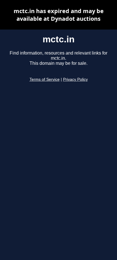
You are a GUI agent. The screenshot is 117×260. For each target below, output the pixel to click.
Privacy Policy (75, 79)
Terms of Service (45, 79)
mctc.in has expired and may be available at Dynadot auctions (59, 14)
